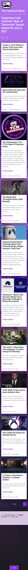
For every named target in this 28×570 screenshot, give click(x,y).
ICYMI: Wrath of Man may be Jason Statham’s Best (13, 391)
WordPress (4, 516)
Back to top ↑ (15, 516)
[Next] (7, 37)
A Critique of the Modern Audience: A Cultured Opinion (12, 477)
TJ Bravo (14, 411)
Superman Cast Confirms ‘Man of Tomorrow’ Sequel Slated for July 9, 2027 (12, 24)
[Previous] (3, 37)
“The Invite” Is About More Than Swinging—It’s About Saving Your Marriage (13, 349)
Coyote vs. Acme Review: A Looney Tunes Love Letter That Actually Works (13, 47)
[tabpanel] (14, 28)
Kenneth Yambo (16, 176)
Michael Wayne (17, 109)
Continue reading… (7, 63)
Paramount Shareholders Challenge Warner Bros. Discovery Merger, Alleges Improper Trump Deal (12, 245)
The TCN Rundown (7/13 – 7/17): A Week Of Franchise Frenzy (13, 144)
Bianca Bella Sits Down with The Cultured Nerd (13, 91)
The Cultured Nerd (10, 515)
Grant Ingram (17, 68)
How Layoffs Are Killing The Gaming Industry (13, 434)
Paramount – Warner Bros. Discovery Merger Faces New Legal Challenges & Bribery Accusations (13, 298)
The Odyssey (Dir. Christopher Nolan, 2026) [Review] (12, 199)
